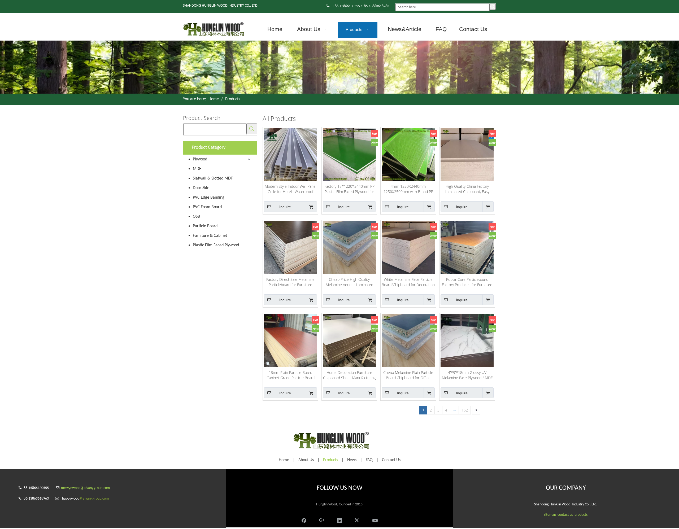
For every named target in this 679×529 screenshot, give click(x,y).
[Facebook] (304, 520)
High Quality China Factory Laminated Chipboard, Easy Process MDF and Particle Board (467, 189)
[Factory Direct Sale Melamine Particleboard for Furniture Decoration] (290, 247)
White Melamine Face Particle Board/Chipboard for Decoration (408, 282)
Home (284, 460)
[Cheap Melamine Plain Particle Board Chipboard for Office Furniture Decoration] (408, 340)
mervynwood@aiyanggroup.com (85, 488)
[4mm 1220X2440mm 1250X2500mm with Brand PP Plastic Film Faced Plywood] (408, 154)
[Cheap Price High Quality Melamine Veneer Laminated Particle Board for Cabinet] (349, 247)
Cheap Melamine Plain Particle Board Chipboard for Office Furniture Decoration (408, 375)
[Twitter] (357, 520)
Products (330, 460)
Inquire (285, 207)
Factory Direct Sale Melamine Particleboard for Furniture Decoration (290, 282)
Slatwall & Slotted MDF (213, 178)
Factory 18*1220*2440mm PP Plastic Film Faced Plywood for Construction (349, 189)
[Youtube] (375, 520)
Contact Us (391, 460)
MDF (197, 169)
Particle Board (205, 226)
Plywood (200, 159)
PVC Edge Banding (208, 197)
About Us (306, 460)
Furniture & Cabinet (210, 236)
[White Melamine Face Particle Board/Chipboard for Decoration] (408, 247)
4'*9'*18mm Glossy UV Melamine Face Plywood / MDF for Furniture (467, 375)
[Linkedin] (339, 520)
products (580, 515)
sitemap (550, 515)
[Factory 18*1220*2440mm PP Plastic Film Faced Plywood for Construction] (349, 154)
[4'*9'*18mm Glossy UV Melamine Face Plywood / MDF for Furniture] (467, 340)
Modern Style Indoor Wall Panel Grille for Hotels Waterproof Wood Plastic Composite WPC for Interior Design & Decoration (290, 189)
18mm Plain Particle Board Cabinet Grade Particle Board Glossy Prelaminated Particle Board (291, 375)
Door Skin (201, 188)
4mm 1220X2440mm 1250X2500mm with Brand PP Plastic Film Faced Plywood (408, 189)
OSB (196, 217)
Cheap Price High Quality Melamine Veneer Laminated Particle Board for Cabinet (349, 282)
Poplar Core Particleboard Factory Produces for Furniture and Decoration (467, 282)
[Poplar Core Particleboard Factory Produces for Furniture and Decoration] (467, 247)
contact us (565, 515)
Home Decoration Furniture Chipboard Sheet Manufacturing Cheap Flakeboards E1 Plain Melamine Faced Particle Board (349, 375)
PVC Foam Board (207, 207)
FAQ (369, 460)
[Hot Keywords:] (493, 7)
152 (465, 410)
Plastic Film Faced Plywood (216, 245)
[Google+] (321, 520)
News (351, 460)
